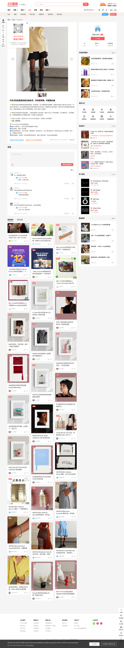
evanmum (16, 203)
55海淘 (13, 4)
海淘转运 (50, 14)
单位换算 (93, 112)
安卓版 (76, 623)
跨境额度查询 (110, 119)
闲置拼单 (41, 14)
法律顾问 (36, 631)
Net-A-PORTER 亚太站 (17, 140)
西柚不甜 (16, 188)
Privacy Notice (29, 645)
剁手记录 (32, 14)
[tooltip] (18, 34)
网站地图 (22, 631)
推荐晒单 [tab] (10, 220)
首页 (9, 19)
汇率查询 (102, 112)
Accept (94, 644)
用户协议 (22, 628)
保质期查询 (93, 119)
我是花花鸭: (21, 177)
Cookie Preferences (108, 644)
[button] (23, 4)
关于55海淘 (23, 623)
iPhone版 (76, 625)
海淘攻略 (23, 14)
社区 (9, 14)
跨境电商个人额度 (50, 625)
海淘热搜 (64, 625)
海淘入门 (64, 623)
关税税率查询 (110, 112)
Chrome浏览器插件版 (80, 628)
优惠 (14, 10)
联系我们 (36, 625)
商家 (22, 10)
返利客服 (36, 628)
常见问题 (36, 623)
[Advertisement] (97, 281)
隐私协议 (22, 625)
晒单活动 (59, 14)
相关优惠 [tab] (20, 220)
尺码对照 (84, 112)
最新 (15, 14)
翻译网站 (84, 119)
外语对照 (102, 119)
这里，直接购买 (16, 121)
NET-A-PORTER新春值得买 (35, 140)
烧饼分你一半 (17, 173)
